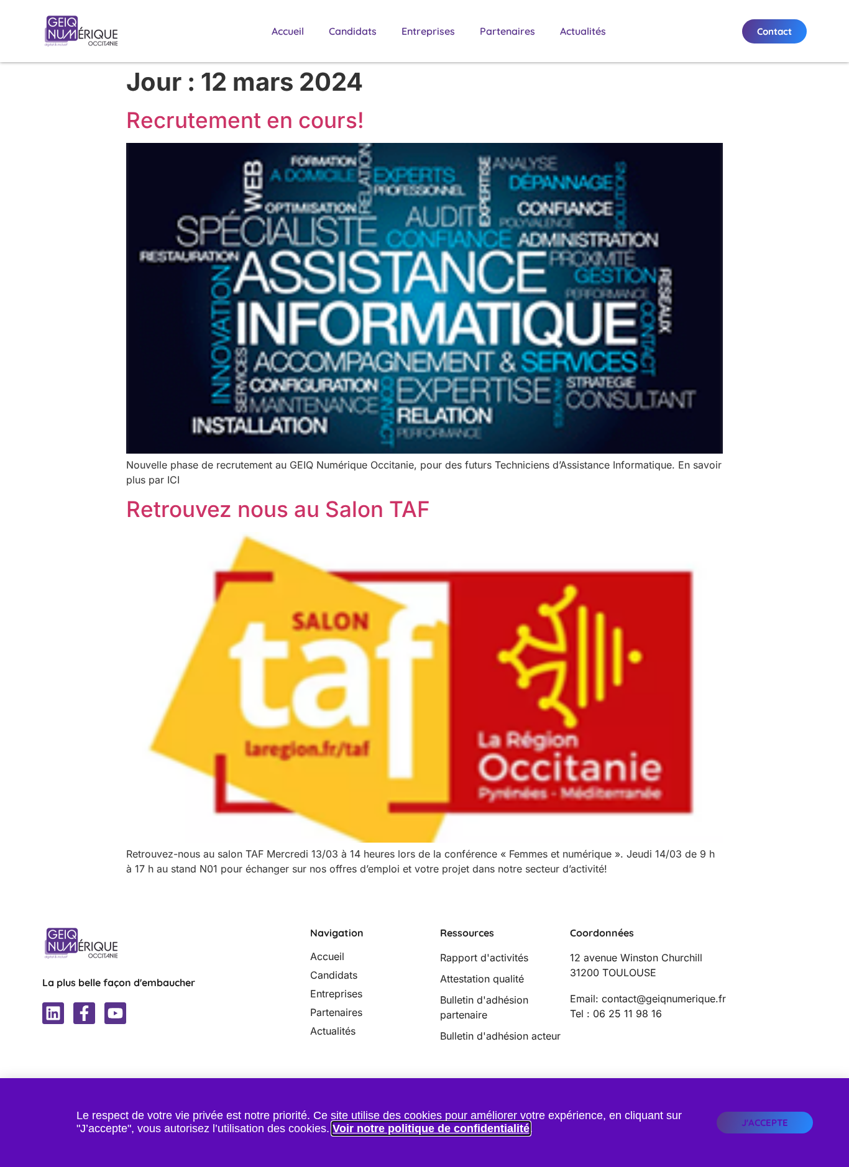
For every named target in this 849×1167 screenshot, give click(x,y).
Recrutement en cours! (245, 120)
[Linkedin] (53, 1013)
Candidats (353, 31)
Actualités (583, 31)
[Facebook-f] (84, 1013)
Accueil (288, 31)
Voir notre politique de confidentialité (431, 1128)
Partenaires (507, 31)
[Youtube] (115, 1013)
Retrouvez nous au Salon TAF (278, 509)
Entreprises (428, 31)
